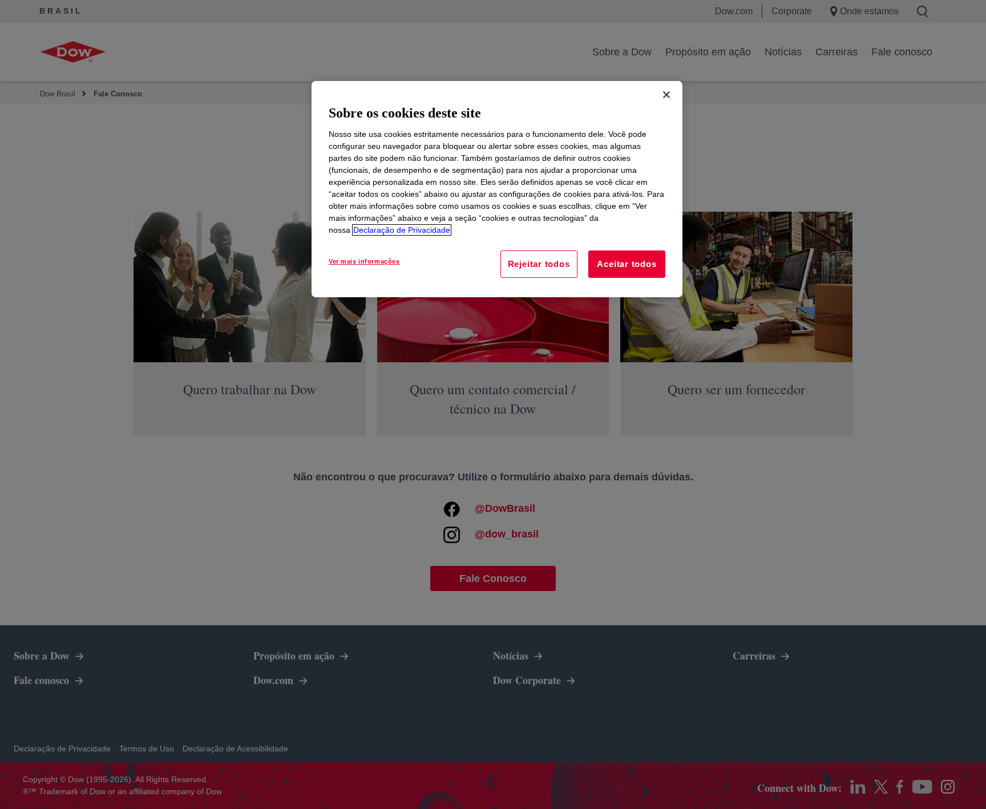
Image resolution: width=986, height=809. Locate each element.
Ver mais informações (364, 261)
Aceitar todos (626, 264)
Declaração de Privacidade (401, 229)
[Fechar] (666, 94)
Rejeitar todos (539, 264)
